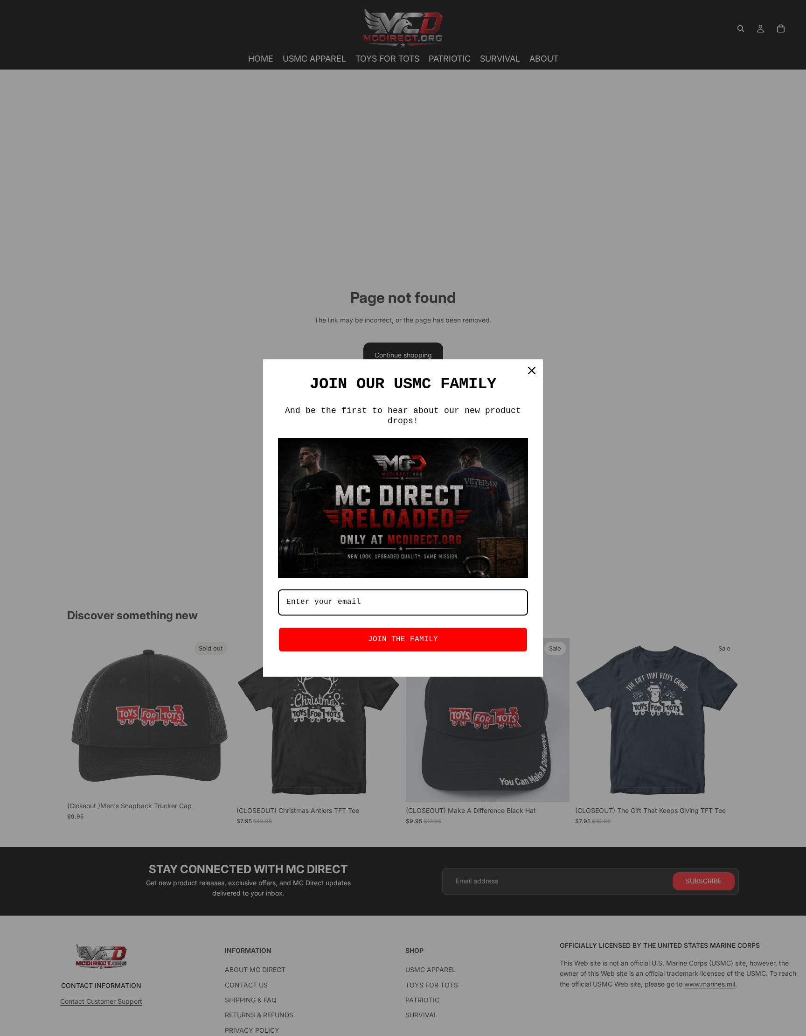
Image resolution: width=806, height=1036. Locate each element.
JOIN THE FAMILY (403, 639)
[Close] (532, 370)
